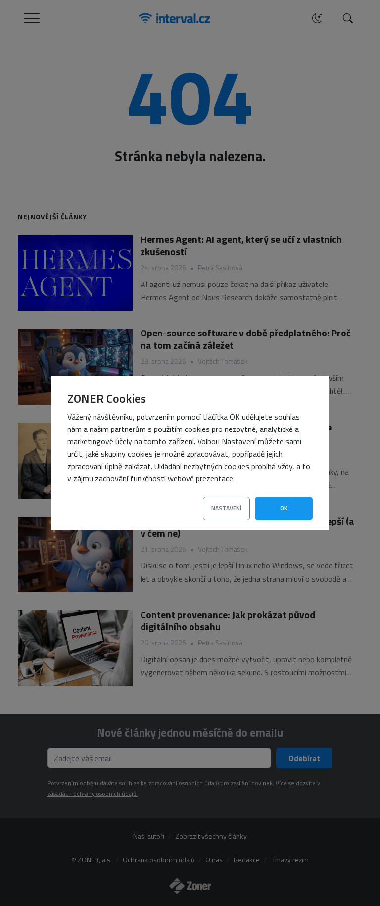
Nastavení (226, 508)
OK (283, 508)
